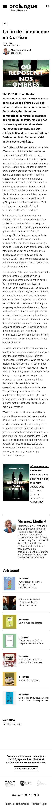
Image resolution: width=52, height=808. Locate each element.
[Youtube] (26, 795)
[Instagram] (35, 795)
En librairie (7, 43)
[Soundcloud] (29, 795)
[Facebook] (31, 795)
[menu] (5, 6)
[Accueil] (23, 8)
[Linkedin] (38, 795)
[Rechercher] (47, 6)
